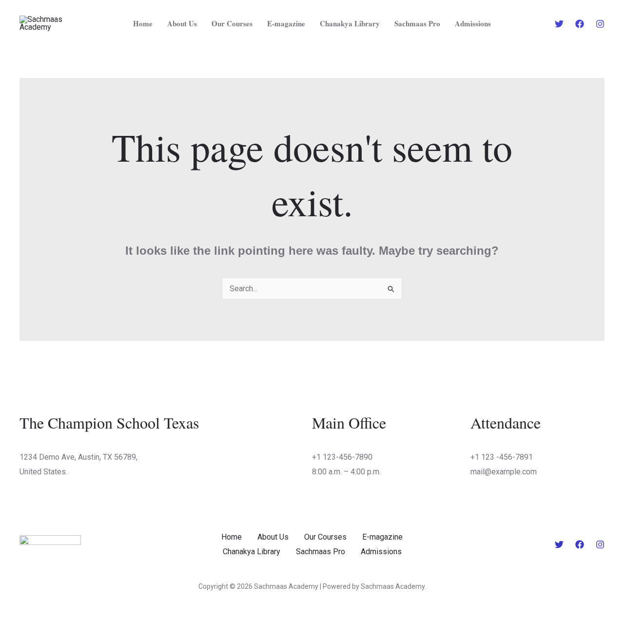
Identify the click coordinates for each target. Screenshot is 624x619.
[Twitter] (559, 23)
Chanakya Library (350, 23)
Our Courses (232, 23)
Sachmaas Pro (417, 23)
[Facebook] (579, 23)
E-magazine (286, 23)
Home (143, 23)
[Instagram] (600, 23)
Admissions (473, 23)
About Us (182, 23)
